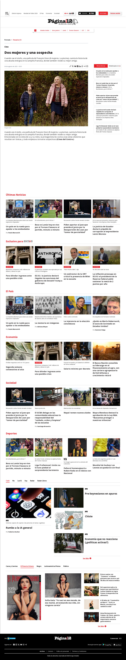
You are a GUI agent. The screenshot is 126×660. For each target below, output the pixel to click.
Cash (8, 481)
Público (66, 566)
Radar (32, 481)
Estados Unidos (44, 30)
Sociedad (56, 13)
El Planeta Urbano (27, 566)
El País (42, 13)
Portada (7, 40)
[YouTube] (23, 644)
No (13, 481)
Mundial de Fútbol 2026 (31, 13)
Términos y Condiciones (79, 651)
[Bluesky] (21, 644)
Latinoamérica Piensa (52, 566)
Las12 (20, 481)
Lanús (64, 30)
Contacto (50, 651)
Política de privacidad (62, 651)
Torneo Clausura (74, 30)
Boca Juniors (56, 30)
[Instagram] (16, 644)
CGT (83, 30)
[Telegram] (26, 644)
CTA (88, 30)
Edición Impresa (16, 13)
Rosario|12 (17, 40)
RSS (120, 638)
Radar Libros (42, 481)
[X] (19, 644)
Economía (49, 13)
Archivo (42, 651)
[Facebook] (14, 644)
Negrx (39, 566)
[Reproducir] (80, 13)
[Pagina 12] (63, 22)
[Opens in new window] (107, 644)
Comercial (114, 638)
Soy (26, 481)
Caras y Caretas (12, 566)
